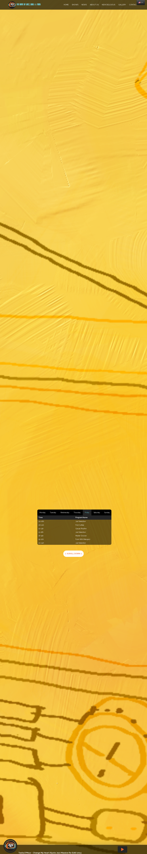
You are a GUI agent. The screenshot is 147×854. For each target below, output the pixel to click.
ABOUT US (94, 5)
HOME (66, 5)
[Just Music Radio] (12, 5)
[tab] (42, 513)
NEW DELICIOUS (108, 5)
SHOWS (75, 5)
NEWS (84, 5)
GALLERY (122, 5)
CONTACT (133, 5)
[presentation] (42, 513)
